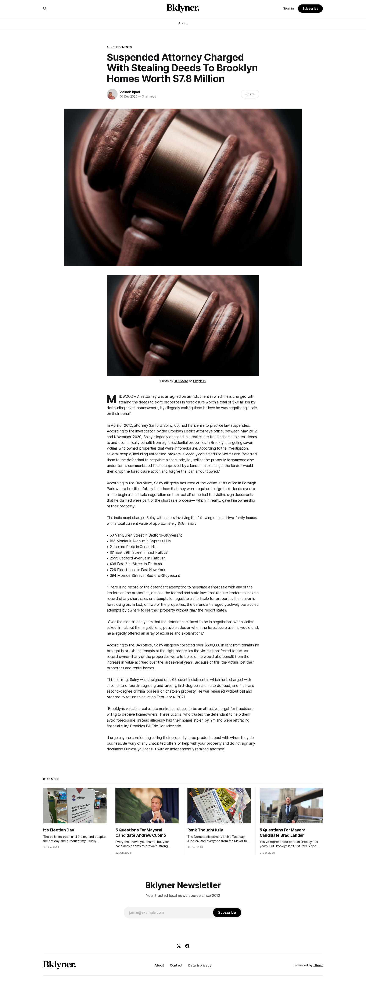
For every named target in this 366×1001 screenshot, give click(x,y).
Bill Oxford (181, 381)
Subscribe (310, 9)
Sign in (288, 8)
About (183, 23)
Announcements (119, 47)
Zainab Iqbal (130, 92)
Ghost (318, 965)
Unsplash (199, 381)
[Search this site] (45, 8)
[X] (179, 946)
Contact (176, 965)
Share (250, 94)
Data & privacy (199, 965)
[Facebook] (187, 946)
